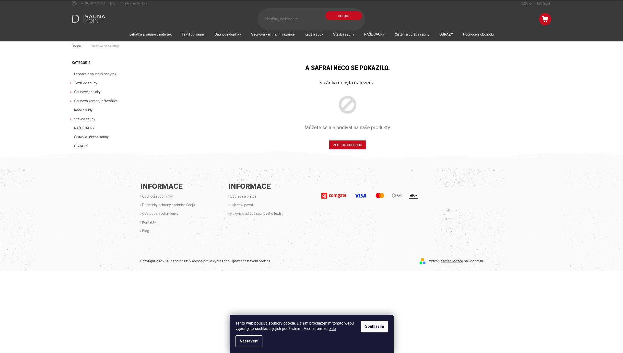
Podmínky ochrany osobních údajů (168, 205)
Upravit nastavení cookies (250, 261)
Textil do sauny (85, 83)
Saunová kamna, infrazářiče (96, 101)
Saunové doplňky (87, 92)
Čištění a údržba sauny (91, 137)
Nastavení (249, 341)
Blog (145, 231)
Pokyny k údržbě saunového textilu (256, 213)
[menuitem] (150, 34)
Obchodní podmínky (157, 196)
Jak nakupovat (241, 205)
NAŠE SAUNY (84, 128)
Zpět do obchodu (347, 145)
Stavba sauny (84, 119)
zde (332, 328)
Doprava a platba (243, 196)
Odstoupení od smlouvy (159, 213)
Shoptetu (476, 261)
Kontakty (148, 222)
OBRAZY (81, 146)
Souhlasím (374, 326)
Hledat (344, 16)
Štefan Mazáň (452, 261)
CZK (525, 3)
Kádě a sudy (83, 110)
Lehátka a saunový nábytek (95, 74)
